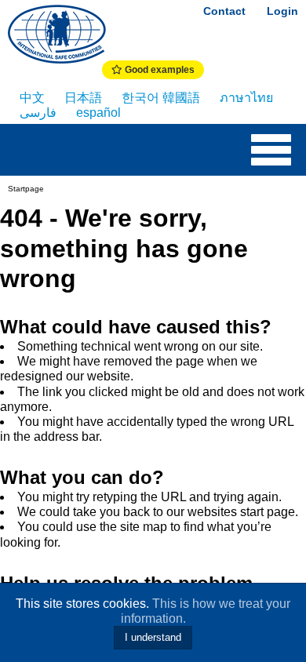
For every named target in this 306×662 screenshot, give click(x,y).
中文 (32, 97)
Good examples (158, 69)
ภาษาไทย (246, 97)
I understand (153, 637)
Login (282, 11)
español (98, 112)
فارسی (38, 112)
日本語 (83, 97)
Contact (224, 11)
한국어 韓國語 (161, 97)
